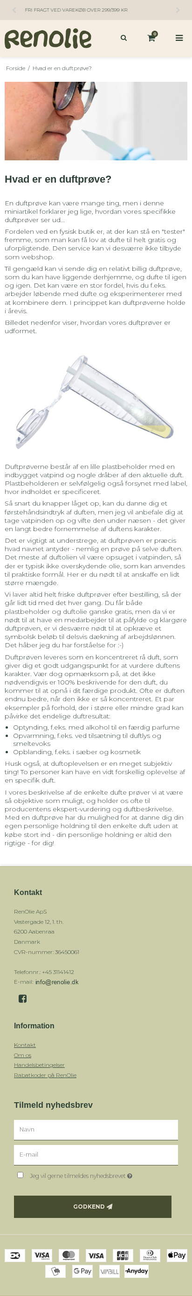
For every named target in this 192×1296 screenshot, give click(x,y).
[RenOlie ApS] (48, 38)
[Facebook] (26, 998)
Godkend (89, 1206)
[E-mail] (96, 1155)
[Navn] (96, 1129)
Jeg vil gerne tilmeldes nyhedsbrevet (91, 1174)
